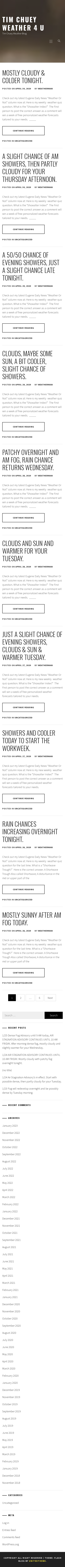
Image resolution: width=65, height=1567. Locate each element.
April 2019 (7, 1447)
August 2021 (9, 1247)
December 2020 (11, 1304)
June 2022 (8, 1175)
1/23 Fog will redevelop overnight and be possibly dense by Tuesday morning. (30, 1090)
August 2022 (9, 1161)
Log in (5, 1523)
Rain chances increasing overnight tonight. (30, 831)
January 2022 (10, 1211)
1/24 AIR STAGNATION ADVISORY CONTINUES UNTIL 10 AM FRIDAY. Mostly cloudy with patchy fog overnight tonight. (31, 1059)
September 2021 (11, 1240)
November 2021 (11, 1225)
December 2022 (11, 1133)
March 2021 (8, 1283)
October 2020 (10, 1318)
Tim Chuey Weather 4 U (23, 23)
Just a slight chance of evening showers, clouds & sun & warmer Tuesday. (32, 645)
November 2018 (11, 1482)
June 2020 (8, 1347)
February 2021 (10, 1290)
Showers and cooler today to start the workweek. (28, 740)
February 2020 (10, 1375)
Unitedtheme (37, 1561)
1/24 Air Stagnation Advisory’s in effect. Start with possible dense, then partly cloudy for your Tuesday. (32, 1079)
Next (50, 998)
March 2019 (8, 1454)
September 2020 (11, 1325)
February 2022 (10, 1204)
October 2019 (10, 1404)
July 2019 (7, 1425)
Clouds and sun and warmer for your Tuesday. (28, 550)
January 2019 (10, 1468)
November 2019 (11, 1397)
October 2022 (10, 1147)
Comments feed (11, 1537)
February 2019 (10, 1461)
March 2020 (8, 1368)
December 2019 (11, 1390)
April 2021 (7, 1275)
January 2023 (10, 1125)
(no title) (7, 1070)
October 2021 (10, 1233)
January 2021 (10, 1297)
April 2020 (7, 1361)
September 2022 (11, 1154)
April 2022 (7, 1190)
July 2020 (7, 1340)
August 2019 (9, 1418)
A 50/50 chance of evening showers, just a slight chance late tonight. (30, 266)
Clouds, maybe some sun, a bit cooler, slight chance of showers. (27, 365)
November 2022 (11, 1140)
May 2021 (7, 1268)
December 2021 (11, 1218)
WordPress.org (10, 1544)
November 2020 (11, 1311)
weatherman (45, 88)
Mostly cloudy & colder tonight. (23, 76)
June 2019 (8, 1432)
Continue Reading (23, 130)
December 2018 (11, 1475)
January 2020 (10, 1382)
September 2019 (11, 1411)
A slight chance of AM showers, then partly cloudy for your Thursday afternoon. (30, 167)
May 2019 (7, 1440)
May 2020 (7, 1354)
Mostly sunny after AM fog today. (31, 918)
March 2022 (8, 1197)
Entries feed (9, 1530)
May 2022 (7, 1183)
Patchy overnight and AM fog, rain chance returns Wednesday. (30, 459)
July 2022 (7, 1168)
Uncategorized (23, 140)
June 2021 (8, 1261)
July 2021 (7, 1254)
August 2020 (9, 1333)
